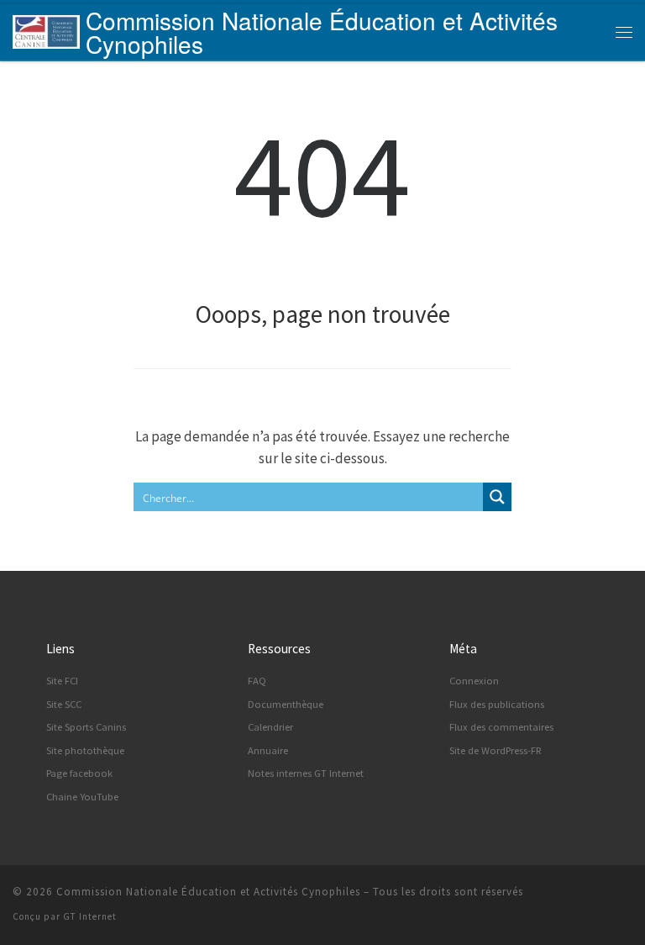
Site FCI (62, 680)
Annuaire (268, 750)
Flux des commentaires (501, 727)
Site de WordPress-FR (495, 750)
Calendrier (270, 727)
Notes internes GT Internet (306, 773)
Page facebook (79, 773)
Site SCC (63, 704)
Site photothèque (85, 750)
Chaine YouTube (82, 796)
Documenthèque (285, 704)
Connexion (474, 680)
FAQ (257, 680)
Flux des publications (496, 704)
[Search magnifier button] (497, 497)
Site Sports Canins (86, 727)
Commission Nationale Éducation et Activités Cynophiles (208, 891)
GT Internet (90, 916)
